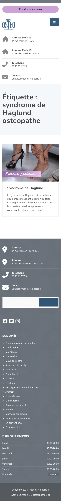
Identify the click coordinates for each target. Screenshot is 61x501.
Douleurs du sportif (15, 405)
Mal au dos (11, 356)
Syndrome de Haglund (25, 188)
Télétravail (10, 369)
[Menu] (54, 22)
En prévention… (13, 422)
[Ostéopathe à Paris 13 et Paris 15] (8, 23)
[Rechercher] (48, 302)
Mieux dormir (12, 400)
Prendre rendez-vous (30, 9)
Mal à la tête (11, 347)
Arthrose (10, 391)
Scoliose (9, 378)
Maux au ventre (13, 360)
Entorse (9, 409)
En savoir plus (12, 427)
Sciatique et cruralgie (16, 365)
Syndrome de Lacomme (17, 418)
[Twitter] (11, 322)
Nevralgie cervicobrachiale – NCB (22, 387)
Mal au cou (11, 351)
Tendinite (10, 382)
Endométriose (12, 396)
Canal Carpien (12, 374)
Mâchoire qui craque (16, 413)
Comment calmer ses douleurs (21, 342)
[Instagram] (17, 322)
